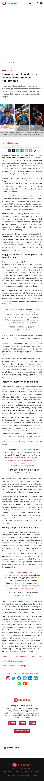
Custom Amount (22, 730)
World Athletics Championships (14, 666)
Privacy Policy (9, 771)
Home (4, 63)
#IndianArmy (15, 575)
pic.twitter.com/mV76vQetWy (22, 588)
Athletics (7, 70)
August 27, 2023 (22, 329)
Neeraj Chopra (8, 656)
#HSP (30, 463)
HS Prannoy (36, 656)
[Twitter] (13, 150)
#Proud (33, 572)
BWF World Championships (13, 661)
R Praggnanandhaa (23, 656)
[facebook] (9, 150)
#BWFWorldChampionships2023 (23, 460)
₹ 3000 (22, 723)
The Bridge (25, 673)
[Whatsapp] (17, 150)
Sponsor (17, 711)
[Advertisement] (22, 35)
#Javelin (18, 580)
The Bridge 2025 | (14, 776)
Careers (37, 771)
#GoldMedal (32, 578)
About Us (19, 771)
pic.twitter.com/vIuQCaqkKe (22, 466)
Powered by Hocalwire (29, 776)
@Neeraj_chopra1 (31, 586)
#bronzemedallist (19, 463)
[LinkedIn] (22, 150)
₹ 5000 (12, 723)
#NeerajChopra (15, 572)
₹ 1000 (32, 723)
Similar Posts (13, 748)
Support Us (28, 771)
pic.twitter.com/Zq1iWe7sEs (24, 323)
